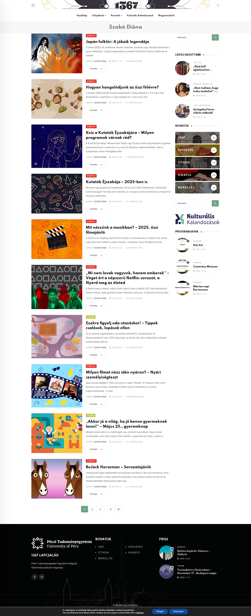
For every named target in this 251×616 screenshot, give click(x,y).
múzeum (197, 263)
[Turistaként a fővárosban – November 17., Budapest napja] (166, 571)
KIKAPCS (197, 84)
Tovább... (94, 69)
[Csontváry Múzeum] (182, 266)
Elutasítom (178, 611)
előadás (197, 241)
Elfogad (160, 611)
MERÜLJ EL (208, 84)
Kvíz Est (198, 245)
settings (140, 613)
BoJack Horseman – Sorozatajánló (118, 467)
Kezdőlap (82, 16)
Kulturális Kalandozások (140, 16)
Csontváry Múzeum (205, 266)
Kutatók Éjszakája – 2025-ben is (116, 182)
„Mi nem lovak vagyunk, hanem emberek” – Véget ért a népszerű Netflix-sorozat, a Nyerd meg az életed (127, 278)
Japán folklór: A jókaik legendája (117, 42)
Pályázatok (205, 105)
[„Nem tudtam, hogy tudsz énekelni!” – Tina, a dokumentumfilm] (182, 89)
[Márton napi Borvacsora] (182, 288)
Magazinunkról (166, 16)
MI (200, 63)
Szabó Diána (100, 61)
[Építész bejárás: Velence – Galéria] (166, 552)
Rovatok (115, 16)
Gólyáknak (98, 16)
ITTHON (180, 566)
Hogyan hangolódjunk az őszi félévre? (123, 87)
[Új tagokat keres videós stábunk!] (182, 111)
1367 (195, 63)
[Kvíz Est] (182, 245)
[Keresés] (218, 5)
